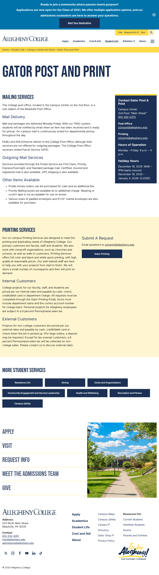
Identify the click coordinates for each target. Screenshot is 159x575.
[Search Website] (151, 32)
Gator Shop (104, 535)
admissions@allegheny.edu (18, 543)
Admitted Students (134, 524)
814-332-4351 (10, 536)
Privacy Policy (106, 540)
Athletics (127, 41)
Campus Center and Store (41, 49)
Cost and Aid (81, 533)
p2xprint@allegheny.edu (133, 138)
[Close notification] (154, 15)
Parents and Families (135, 535)
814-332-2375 (127, 117)
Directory (103, 530)
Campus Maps (106, 514)
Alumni (127, 530)
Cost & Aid (95, 41)
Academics (79, 41)
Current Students (133, 519)
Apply (65, 41)
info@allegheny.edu (13, 539)
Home (5, 49)
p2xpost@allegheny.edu (133, 127)
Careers (102, 524)
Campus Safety (107, 519)
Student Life (111, 41)
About (142, 41)
